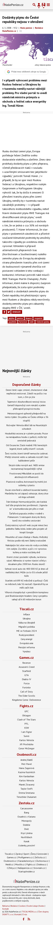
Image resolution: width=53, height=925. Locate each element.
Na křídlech (26, 837)
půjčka (11, 318)
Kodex (42, 906)
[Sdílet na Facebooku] (4, 312)
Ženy (33, 853)
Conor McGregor (26, 748)
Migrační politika (26, 626)
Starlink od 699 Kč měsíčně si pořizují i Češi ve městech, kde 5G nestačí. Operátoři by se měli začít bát (26, 584)
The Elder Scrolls (26, 695)
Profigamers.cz (25, 857)
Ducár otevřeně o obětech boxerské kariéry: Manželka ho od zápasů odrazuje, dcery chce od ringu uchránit (26, 493)
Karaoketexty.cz (26, 860)
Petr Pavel (26, 763)
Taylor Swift (26, 788)
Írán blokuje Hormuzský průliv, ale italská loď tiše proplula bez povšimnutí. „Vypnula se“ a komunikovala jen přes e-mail (26, 505)
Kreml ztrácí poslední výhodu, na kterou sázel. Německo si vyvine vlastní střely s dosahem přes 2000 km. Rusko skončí (26, 561)
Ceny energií (26, 639)
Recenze (26, 662)
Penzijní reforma (26, 647)
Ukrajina (26, 618)
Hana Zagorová (26, 768)
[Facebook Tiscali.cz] (23, 919)
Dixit (26, 828)
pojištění (12, 322)
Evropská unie (26, 643)
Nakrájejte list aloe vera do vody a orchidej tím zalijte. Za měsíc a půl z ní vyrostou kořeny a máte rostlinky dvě (26, 549)
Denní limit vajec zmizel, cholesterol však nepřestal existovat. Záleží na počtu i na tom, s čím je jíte (26, 393)
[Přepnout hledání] (34, 4)
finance (29, 318)
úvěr (32, 322)
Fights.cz (26, 706)
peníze (20, 318)
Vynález (26, 651)
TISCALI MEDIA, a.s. (29, 911)
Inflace (26, 614)
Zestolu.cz (26, 803)
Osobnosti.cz (26, 754)
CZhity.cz (11, 867)
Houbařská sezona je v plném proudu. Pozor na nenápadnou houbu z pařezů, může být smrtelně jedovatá (26, 437)
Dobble (26, 824)
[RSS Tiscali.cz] (29, 919)
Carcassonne (26, 808)
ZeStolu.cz (39, 857)
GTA (26, 675)
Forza (26, 683)
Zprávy (18, 853)
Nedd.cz (9, 864)
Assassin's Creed (26, 666)
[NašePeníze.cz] (12, 4)
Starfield (26, 671)
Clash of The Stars (26, 719)
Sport (26, 853)
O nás (24, 914)
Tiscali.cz (26, 609)
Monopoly (26, 820)
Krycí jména (26, 833)
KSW (26, 727)
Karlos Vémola (26, 740)
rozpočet (38, 318)
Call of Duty (26, 691)
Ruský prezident (26, 634)
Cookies (22, 906)
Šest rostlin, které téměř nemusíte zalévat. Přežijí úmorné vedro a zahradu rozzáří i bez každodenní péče (26, 457)
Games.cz (26, 657)
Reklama (5, 906)
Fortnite (26, 687)
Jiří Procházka (26, 744)
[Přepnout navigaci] (39, 4)
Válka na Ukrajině (26, 622)
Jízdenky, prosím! (26, 845)
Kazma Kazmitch (26, 772)
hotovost (23, 322)
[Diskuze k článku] (20, 31)
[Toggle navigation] (48, 4)
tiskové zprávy (43, 322)
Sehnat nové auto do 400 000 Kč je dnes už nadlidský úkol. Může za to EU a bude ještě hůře (26, 572)
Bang (26, 812)
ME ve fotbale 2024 (26, 630)
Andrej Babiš (26, 759)
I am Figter (26, 731)
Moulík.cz (20, 864)
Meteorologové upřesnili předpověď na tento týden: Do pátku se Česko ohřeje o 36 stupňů (26, 417)
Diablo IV (26, 679)
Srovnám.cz (39, 867)
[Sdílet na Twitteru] (9, 312)
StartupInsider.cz (26, 871)
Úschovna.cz (42, 860)
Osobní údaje (32, 906)
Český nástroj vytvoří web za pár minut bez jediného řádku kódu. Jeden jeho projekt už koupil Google (26, 529)
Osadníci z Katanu (26, 816)
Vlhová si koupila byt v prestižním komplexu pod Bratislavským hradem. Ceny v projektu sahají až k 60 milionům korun (26, 596)
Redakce (14, 906)
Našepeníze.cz (25, 867)
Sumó (26, 736)
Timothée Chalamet (26, 796)
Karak (26, 841)
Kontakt (5, 909)
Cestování (42, 853)
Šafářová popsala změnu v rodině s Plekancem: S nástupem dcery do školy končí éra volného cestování (27, 517)
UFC (26, 711)
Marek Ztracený (26, 784)
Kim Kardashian (26, 776)
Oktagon (26, 715)
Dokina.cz (41, 864)
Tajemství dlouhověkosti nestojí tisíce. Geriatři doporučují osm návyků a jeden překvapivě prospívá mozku (26, 405)
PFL (26, 723)
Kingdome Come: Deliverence (26, 699)
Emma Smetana (26, 792)
